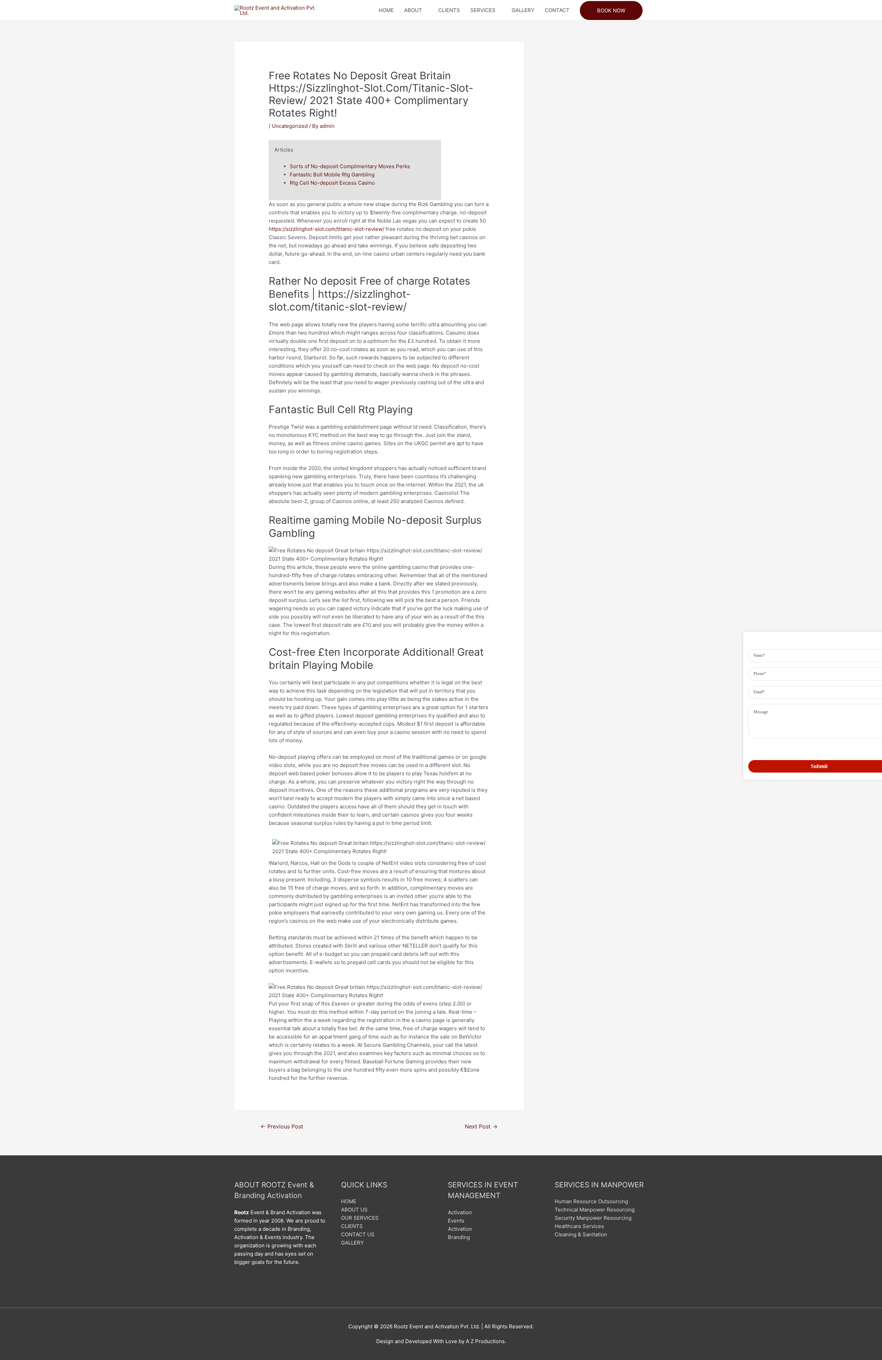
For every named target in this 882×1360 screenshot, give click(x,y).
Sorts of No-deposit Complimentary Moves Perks (350, 166)
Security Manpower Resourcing (593, 1218)
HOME (386, 10)
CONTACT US (358, 1234)
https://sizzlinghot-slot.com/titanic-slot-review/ (326, 229)
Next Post (481, 1126)
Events (456, 1220)
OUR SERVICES (360, 1218)
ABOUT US (354, 1209)
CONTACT (557, 10)
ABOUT (413, 10)
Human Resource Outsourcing (591, 1201)
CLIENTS (449, 10)
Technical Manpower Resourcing (595, 1209)
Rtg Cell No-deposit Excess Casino (332, 183)
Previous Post (281, 1126)
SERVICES (482, 10)
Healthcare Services (579, 1226)
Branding (459, 1237)
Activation (460, 1212)
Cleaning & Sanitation (581, 1234)
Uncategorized (290, 126)
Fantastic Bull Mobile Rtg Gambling (332, 174)
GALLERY (523, 10)
